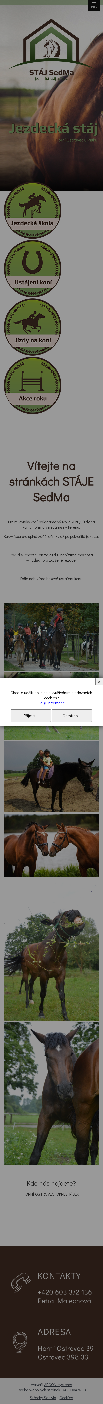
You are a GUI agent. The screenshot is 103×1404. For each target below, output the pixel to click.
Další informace (51, 702)
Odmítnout (72, 715)
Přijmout (31, 715)
